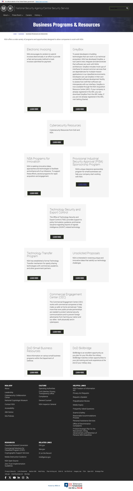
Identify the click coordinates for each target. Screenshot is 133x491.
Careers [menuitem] (29, 15)
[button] (43, 2)
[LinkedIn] (18, 478)
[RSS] (27, 478)
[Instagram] (23, 478)
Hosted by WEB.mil (54, 486)
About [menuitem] (5, 15)
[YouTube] (14, 478)
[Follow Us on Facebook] (5, 478)
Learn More (34, 109)
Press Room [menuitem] (16, 15)
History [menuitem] (37, 15)
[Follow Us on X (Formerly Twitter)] (10, 478)
